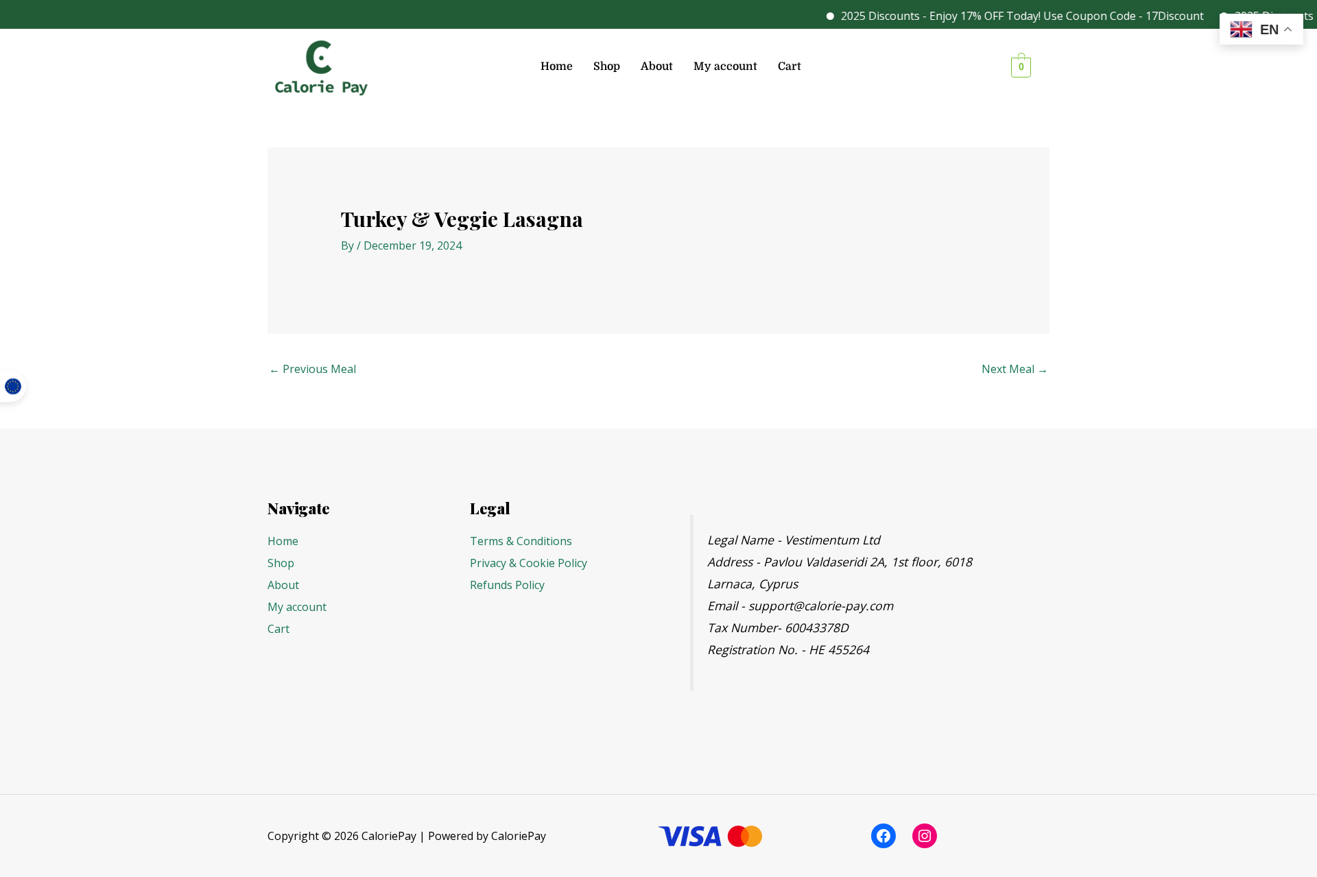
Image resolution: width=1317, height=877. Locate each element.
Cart (789, 66)
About (657, 66)
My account (725, 66)
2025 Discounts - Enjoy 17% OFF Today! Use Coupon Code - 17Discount (1008, 15)
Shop (606, 66)
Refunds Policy (507, 584)
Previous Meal (312, 368)
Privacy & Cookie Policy (528, 562)
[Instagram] (924, 836)
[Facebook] (883, 836)
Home (557, 66)
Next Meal (1015, 368)
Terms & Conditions (521, 541)
